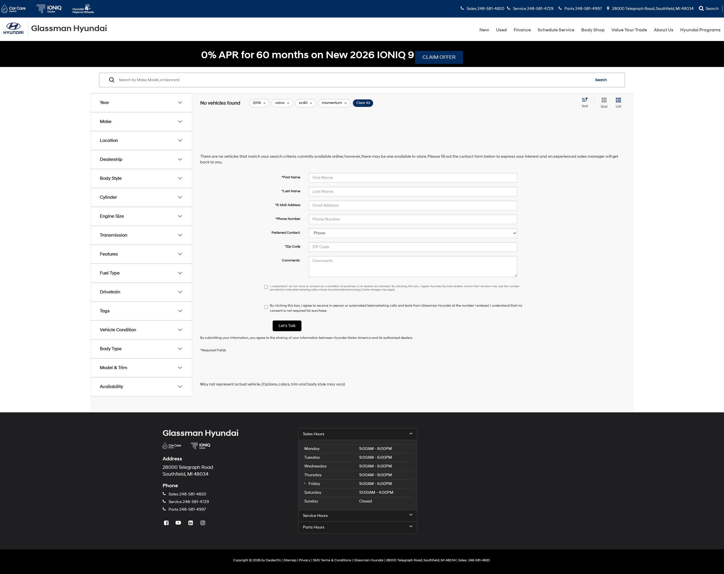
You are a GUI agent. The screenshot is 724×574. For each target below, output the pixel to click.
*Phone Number (287, 219)
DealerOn (273, 560)
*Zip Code (292, 246)
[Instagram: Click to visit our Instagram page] (203, 523)
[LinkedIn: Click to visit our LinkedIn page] (191, 523)
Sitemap (289, 560)
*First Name (291, 177)
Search (601, 79)
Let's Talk (287, 325)
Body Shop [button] (593, 30)
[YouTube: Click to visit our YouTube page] (179, 523)
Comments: (291, 260)
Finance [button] (522, 30)
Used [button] (501, 30)
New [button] (484, 30)
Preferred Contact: (286, 233)
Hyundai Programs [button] (700, 30)
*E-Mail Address (287, 205)
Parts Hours (313, 527)
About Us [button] (663, 30)
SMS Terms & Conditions (332, 560)
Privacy (304, 560)
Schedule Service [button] (556, 30)
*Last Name (291, 191)
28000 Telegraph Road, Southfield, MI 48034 (652, 8)
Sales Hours (313, 434)
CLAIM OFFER (439, 57)
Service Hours (315, 515)
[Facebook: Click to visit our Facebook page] (167, 523)
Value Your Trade (629, 30)
